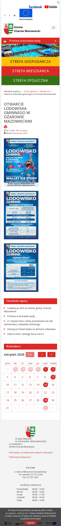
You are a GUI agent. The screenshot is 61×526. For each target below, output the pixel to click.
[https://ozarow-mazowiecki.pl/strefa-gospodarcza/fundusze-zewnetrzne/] (25, 14)
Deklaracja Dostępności (20, 457)
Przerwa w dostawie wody (21, 316)
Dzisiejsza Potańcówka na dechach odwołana (31, 329)
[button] (58, 3)
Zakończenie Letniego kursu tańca (25, 333)
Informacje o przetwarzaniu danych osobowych (31, 452)
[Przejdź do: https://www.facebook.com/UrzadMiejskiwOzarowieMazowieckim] (35, 6)
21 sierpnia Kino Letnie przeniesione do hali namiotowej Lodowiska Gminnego (28, 322)
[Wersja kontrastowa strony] (14, 15)
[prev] (42, 354)
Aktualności (45, 91)
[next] (51, 354)
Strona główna (30, 91)
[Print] (5, 127)
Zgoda (30, 522)
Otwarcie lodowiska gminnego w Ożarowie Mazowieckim (18, 112)
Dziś (30, 354)
